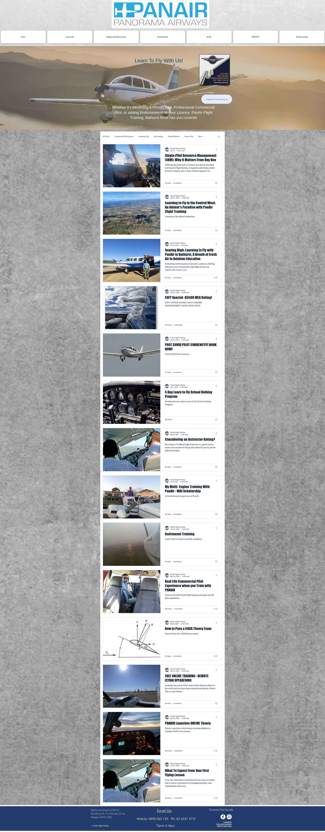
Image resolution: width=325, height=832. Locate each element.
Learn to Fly (188, 136)
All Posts (106, 136)
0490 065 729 (160, 819)
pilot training (158, 136)
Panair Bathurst (173, 136)
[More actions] (217, 149)
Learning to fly (144, 136)
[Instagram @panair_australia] (229, 816)
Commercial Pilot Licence (124, 136)
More (200, 136)
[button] (219, 137)
